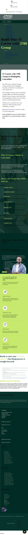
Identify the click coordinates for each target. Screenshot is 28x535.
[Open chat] (24, 531)
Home (4, 21)
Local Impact (7, 213)
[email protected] (23, 367)
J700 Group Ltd (11, 516)
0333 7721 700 (14, 2)
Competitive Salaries (8, 187)
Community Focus (8, 223)
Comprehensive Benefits (9, 191)
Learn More (4, 272)
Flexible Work (7, 196)
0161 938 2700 (7, 442)
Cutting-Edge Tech (8, 201)
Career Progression (8, 218)
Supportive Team (7, 207)
